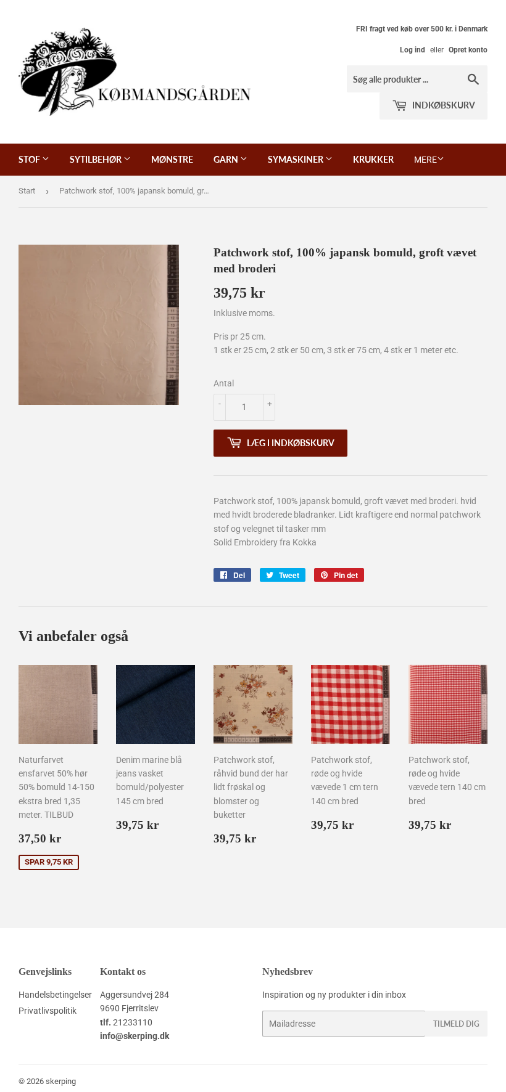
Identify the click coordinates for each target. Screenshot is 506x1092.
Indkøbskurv (442, 105)
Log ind (412, 50)
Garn (227, 159)
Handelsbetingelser (55, 995)
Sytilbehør (96, 159)
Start (27, 190)
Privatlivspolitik (48, 1011)
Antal (224, 383)
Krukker (373, 159)
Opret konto (468, 50)
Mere (425, 160)
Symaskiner (296, 159)
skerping (61, 1081)
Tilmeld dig (456, 1024)
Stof (30, 159)
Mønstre (172, 159)
